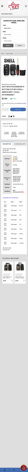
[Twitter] (11, 116)
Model (5, 38)
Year (4, 25)
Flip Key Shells (13, 126)
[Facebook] (9, 116)
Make (4, 31)
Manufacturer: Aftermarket (9, 84)
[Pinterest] (14, 116)
